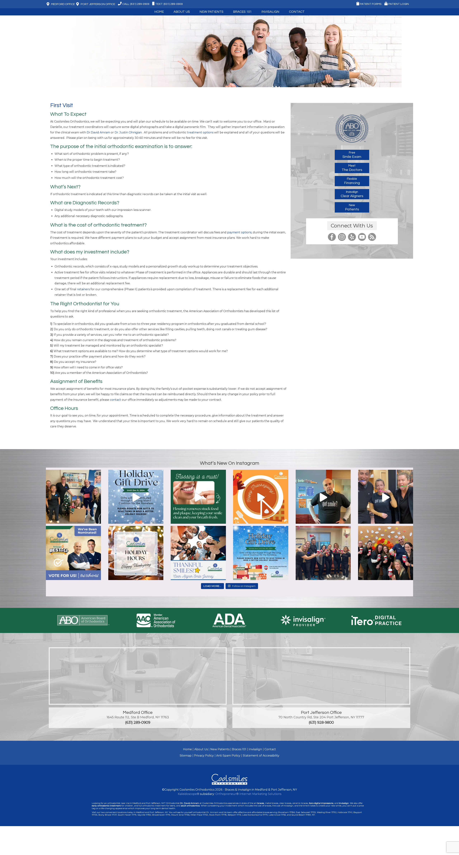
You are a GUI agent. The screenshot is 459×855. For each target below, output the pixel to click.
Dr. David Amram (189, 803)
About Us (201, 749)
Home (159, 11)
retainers (83, 289)
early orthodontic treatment (106, 805)
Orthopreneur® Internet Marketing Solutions (248, 794)
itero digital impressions (321, 803)
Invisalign (270, 11)
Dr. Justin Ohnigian (128, 132)
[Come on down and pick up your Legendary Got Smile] (323, 497)
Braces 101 (242, 11)
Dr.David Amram (98, 132)
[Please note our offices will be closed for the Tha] (135, 553)
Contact (270, 749)
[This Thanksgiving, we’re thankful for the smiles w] (260, 497)
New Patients (220, 749)
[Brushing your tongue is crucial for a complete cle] (385, 497)
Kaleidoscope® (188, 794)
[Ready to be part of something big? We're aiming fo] (73, 553)
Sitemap (185, 755)
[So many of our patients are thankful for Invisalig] (198, 553)
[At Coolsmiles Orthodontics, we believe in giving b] (73, 497)
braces (260, 803)
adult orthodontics (190, 805)
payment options (239, 232)
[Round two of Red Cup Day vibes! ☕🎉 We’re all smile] (323, 553)
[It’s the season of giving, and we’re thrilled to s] (135, 497)
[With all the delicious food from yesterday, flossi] (198, 497)
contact (116, 399)
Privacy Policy (204, 755)
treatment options (199, 132)
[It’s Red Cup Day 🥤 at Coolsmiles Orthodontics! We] (385, 553)
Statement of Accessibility (261, 755)
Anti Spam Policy (228, 755)
